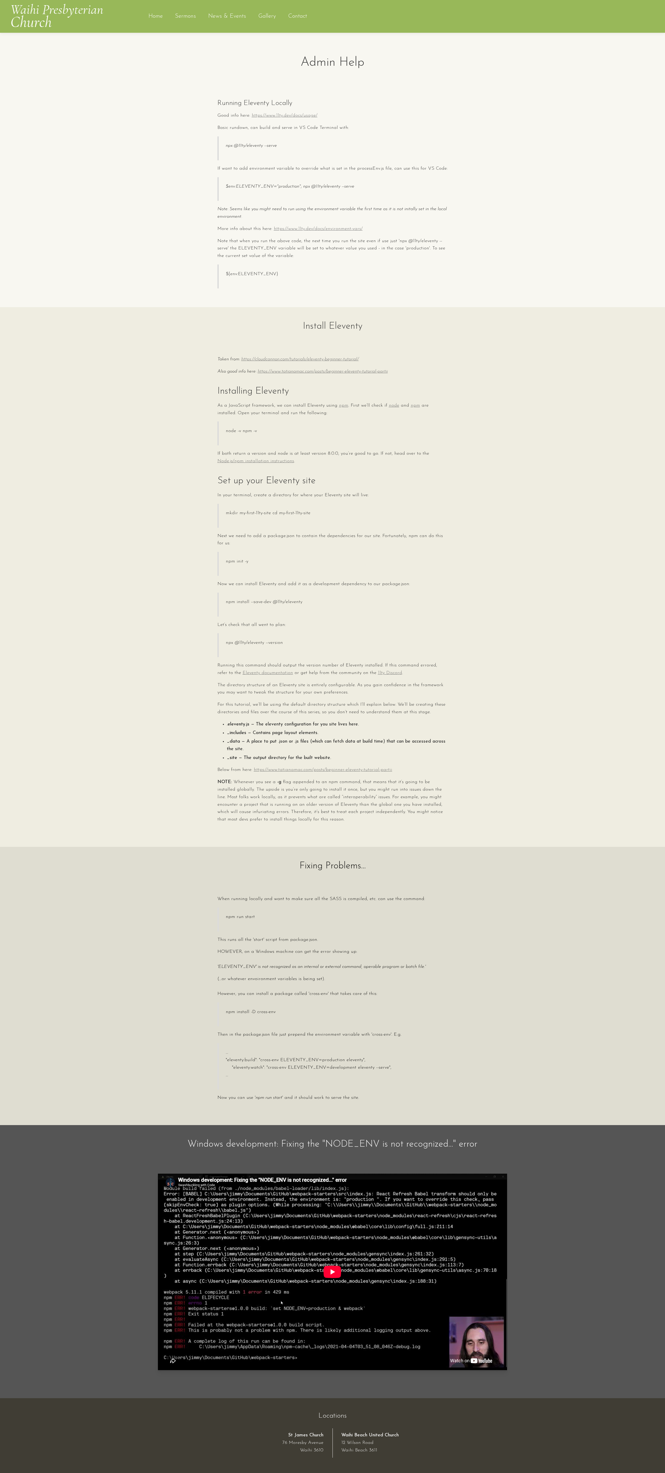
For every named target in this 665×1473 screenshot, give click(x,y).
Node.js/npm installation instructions (255, 461)
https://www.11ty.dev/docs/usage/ (284, 115)
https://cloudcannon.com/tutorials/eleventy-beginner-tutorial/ (300, 359)
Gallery (267, 16)
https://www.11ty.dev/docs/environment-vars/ (318, 229)
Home (155, 16)
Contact (297, 16)
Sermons (185, 16)
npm (343, 405)
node (394, 405)
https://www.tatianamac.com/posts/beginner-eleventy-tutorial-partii (323, 371)
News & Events (227, 16)
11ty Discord (390, 673)
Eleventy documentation (268, 673)
